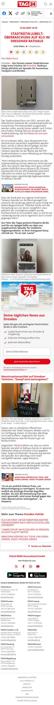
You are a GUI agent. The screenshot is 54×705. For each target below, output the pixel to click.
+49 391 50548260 (8, 666)
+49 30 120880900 (8, 594)
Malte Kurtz (12, 58)
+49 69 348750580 (8, 637)
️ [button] (11, 52)
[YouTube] (37, 566)
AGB (27, 694)
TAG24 (5, 22)
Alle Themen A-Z (27, 681)
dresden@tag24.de (8, 611)
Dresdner (32, 65)
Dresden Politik (29, 22)
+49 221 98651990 (35, 637)
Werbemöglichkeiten (27, 677)
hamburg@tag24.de (8, 654)
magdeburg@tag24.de (9, 668)
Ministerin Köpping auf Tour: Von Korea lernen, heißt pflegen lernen (33, 478)
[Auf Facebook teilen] (4, 13)
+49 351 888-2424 (8, 609)
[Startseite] (27, 4)
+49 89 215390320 (35, 647)
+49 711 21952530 (35, 623)
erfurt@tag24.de (7, 626)
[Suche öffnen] (45, 4)
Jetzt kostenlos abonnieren (27, 361)
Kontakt (27, 684)
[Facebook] (23, 566)
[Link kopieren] (23, 13)
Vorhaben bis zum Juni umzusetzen (24, 134)
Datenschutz (27, 691)
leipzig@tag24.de (34, 611)
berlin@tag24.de (7, 597)
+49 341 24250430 (35, 609)
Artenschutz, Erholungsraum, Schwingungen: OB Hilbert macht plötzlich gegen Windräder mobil (32, 189)
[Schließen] (51, 13)
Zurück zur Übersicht (41, 546)
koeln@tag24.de (34, 640)
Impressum (27, 687)
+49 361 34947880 (8, 623)
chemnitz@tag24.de (35, 597)
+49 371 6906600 (34, 594)
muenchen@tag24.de (36, 650)
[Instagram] (30, 566)
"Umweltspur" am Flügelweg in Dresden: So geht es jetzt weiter (25, 531)
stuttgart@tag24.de (35, 626)
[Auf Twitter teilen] (10, 13)
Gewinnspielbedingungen (27, 697)
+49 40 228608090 (8, 651)
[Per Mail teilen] (16, 13)
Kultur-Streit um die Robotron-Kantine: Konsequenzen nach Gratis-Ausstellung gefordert (25, 522)
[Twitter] (16, 566)
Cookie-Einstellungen (27, 701)
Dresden (14, 22)
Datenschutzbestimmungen (14, 369)
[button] (51, 4)
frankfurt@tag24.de (8, 640)
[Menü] (3, 4)
